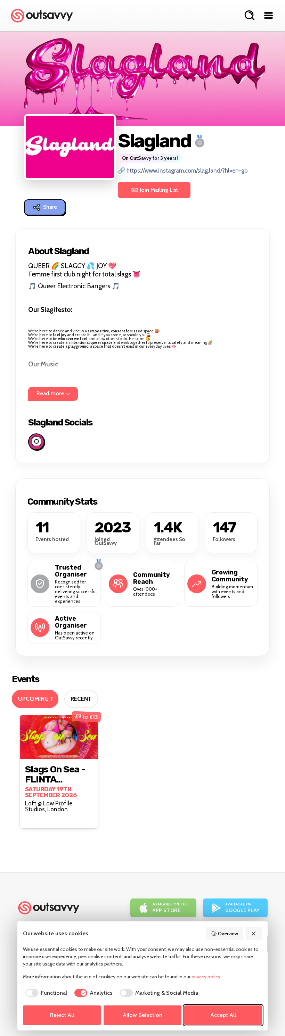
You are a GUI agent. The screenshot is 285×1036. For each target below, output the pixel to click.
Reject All (62, 1015)
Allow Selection (142, 1015)
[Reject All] (254, 933)
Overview (228, 933)
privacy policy (206, 976)
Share (50, 207)
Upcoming (35, 698)
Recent (81, 698)
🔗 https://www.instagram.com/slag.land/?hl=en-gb (183, 170)
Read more (50, 393)
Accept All (223, 1015)
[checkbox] (45, 993)
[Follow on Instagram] (36, 441)
